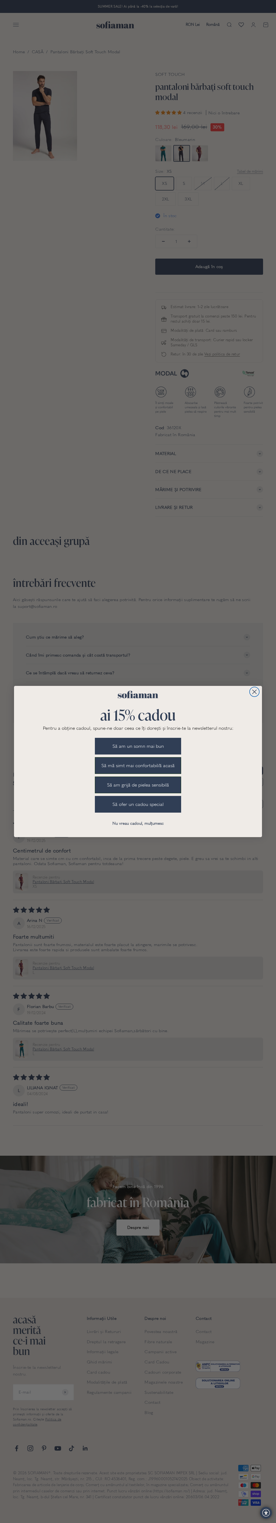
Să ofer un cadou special (138, 804)
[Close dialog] (254, 692)
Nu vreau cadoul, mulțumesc (138, 823)
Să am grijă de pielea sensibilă (138, 785)
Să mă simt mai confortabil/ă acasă (138, 765)
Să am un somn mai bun (138, 746)
